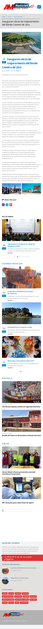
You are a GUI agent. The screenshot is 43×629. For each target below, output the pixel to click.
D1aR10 (8, 71)
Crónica (5, 593)
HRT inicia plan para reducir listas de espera (18, 503)
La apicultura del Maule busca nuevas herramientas (20, 292)
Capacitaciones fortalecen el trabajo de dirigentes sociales (21, 245)
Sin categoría (17, 71)
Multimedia (33, 599)
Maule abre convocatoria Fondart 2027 (21, 361)
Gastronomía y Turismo (22, 599)
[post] (21, 392)
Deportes (17, 593)
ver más (10, 253)
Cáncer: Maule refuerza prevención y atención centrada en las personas (18, 473)
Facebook (3, 204)
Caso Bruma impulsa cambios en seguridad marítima (21, 407)
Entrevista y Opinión (8, 599)
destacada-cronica (8, 596)
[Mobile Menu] (39, 7)
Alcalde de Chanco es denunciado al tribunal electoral (21, 435)
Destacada (25, 593)
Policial (5, 602)
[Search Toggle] (35, 7)
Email (10, 204)
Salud (16, 602)
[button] (14, 257)
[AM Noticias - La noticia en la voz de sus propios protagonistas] (7, 7)
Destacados (18, 596)
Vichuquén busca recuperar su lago (20, 327)
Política (11, 602)
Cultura (11, 593)
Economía (25, 596)
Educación (33, 596)
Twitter (7, 204)
